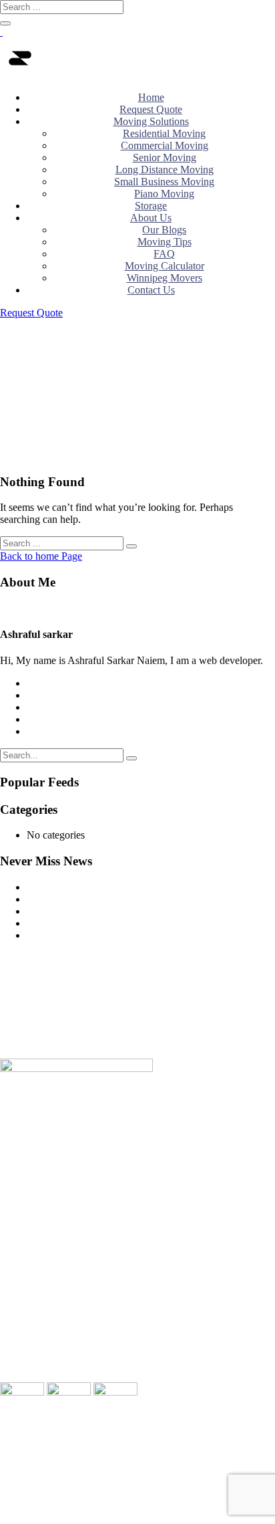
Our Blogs (164, 229)
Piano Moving (164, 193)
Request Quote (150, 109)
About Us (151, 217)
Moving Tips (165, 241)
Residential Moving (164, 133)
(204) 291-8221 (50, 1172)
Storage (151, 205)
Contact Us (151, 290)
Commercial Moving (164, 145)
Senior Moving (164, 157)
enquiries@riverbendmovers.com (82, 1184)
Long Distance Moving (164, 169)
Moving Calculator (164, 265)
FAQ (164, 253)
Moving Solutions (151, 121)
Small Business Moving (164, 181)
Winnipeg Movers (164, 278)
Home (151, 97)
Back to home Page (41, 556)
